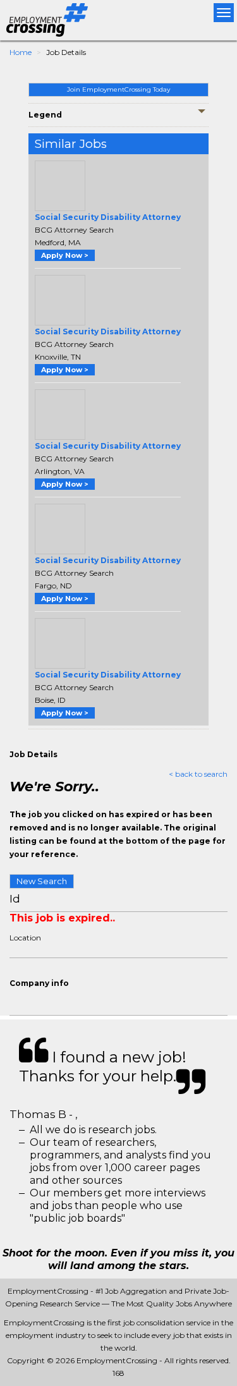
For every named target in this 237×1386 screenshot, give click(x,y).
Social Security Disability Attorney (108, 217)
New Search (41, 881)
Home (20, 52)
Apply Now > (64, 255)
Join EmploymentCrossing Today (118, 89)
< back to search (198, 774)
